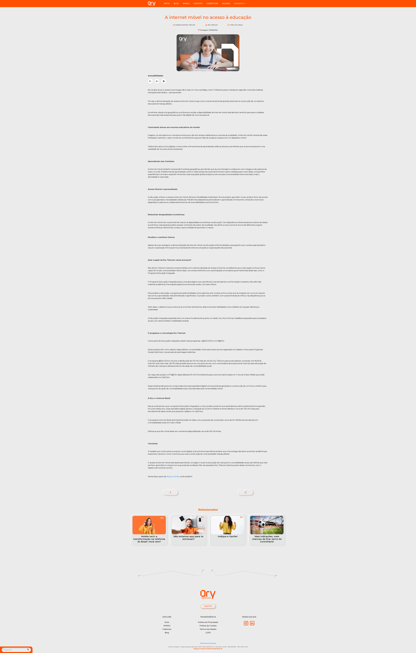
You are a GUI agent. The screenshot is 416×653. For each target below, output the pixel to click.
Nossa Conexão (173, 477)
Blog (167, 633)
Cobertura (166, 629)
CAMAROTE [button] (239, 3)
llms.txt (205, 643)
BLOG (176, 3)
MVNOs (186, 3)
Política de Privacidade (208, 622)
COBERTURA (212, 3)
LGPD (208, 633)
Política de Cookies (208, 626)
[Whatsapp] (246, 623)
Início (167, 622)
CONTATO (198, 3)
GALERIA (226, 3)
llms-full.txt (212, 643)
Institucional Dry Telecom (185, 25)
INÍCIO (167, 3)
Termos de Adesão (208, 629)
